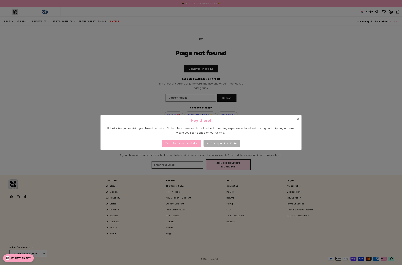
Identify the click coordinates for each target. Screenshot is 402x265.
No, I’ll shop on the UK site (222, 143)
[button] (18, 258)
